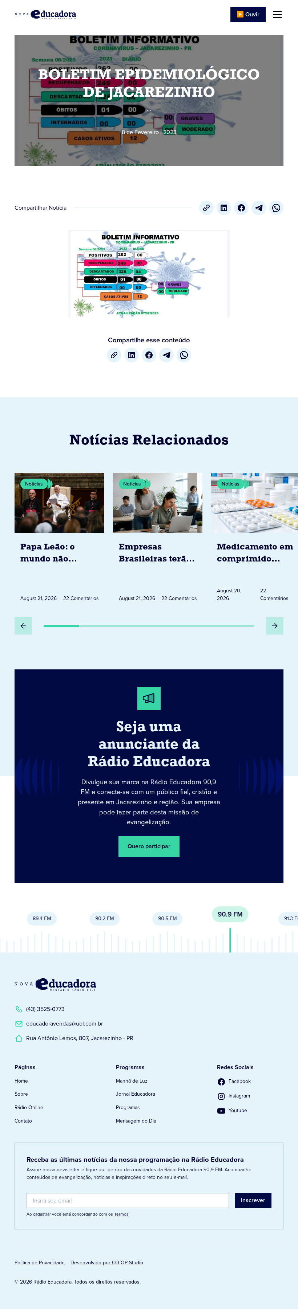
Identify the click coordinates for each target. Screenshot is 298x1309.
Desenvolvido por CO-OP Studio (107, 1262)
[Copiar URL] (206, 208)
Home (21, 1081)
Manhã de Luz (132, 1081)
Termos (121, 1214)
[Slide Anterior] (23, 626)
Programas (128, 1107)
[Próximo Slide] (274, 626)
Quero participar (149, 846)
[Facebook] (241, 208)
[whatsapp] (276, 208)
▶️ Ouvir (248, 14)
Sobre (21, 1094)
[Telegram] (258, 208)
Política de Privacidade (40, 1262)
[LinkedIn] (224, 208)
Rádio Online (29, 1107)
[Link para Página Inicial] (45, 14)
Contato (23, 1121)
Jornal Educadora (135, 1094)
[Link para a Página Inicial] (55, 984)
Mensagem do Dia (136, 1121)
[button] (276, 14)
